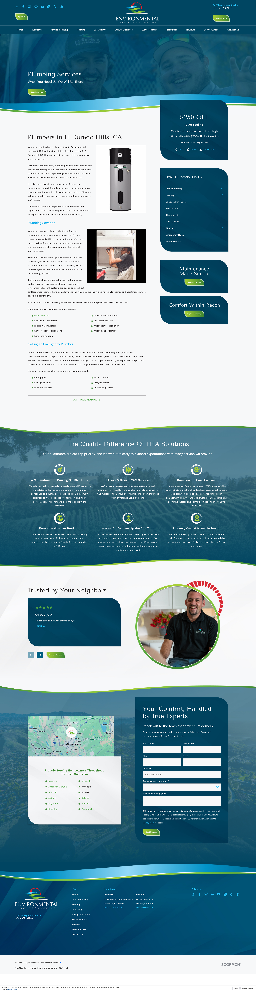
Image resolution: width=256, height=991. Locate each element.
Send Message (151, 832)
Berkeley (52, 809)
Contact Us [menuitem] (233, 29)
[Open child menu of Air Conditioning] (222, 189)
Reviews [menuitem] (190, 29)
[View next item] (40, 655)
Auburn (52, 798)
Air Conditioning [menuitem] (59, 29)
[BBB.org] (16, 6)
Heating (76, 904)
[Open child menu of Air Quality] (222, 228)
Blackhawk (86, 809)
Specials (21, 17)
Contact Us (77, 934)
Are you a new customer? (156, 781)
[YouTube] (42, 6)
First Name (148, 743)
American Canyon (57, 786)
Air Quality (77, 909)
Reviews (76, 924)
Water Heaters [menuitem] (149, 29)
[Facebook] (23, 6)
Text (181, 149)
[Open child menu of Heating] (222, 195)
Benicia (85, 803)
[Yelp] (55, 6)
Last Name (188, 743)
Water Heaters (79, 919)
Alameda (52, 781)
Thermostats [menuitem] (172, 215)
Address (147, 768)
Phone (146, 756)
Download (209, 149)
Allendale (86, 781)
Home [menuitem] (20, 29)
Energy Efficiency (81, 914)
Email (193, 149)
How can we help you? (154, 793)
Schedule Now (221, 18)
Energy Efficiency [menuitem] (123, 29)
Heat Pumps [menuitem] (172, 208)
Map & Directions (113, 907)
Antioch (52, 792)
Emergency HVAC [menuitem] (175, 234)
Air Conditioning (80, 899)
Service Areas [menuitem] (211, 29)
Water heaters (41, 315)
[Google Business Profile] (29, 6)
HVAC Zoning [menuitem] (172, 221)
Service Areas (79, 929)
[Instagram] (48, 6)
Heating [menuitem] (81, 29)
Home (75, 894)
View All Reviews (55, 655)
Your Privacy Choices (49, 962)
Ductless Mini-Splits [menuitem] (176, 201)
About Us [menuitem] (37, 29)
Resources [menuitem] (171, 29)
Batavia (85, 798)
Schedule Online (37, 92)
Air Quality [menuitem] (100, 29)
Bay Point (53, 803)
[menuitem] (19, 968)
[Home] (137, 12)
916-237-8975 (222, 8)
